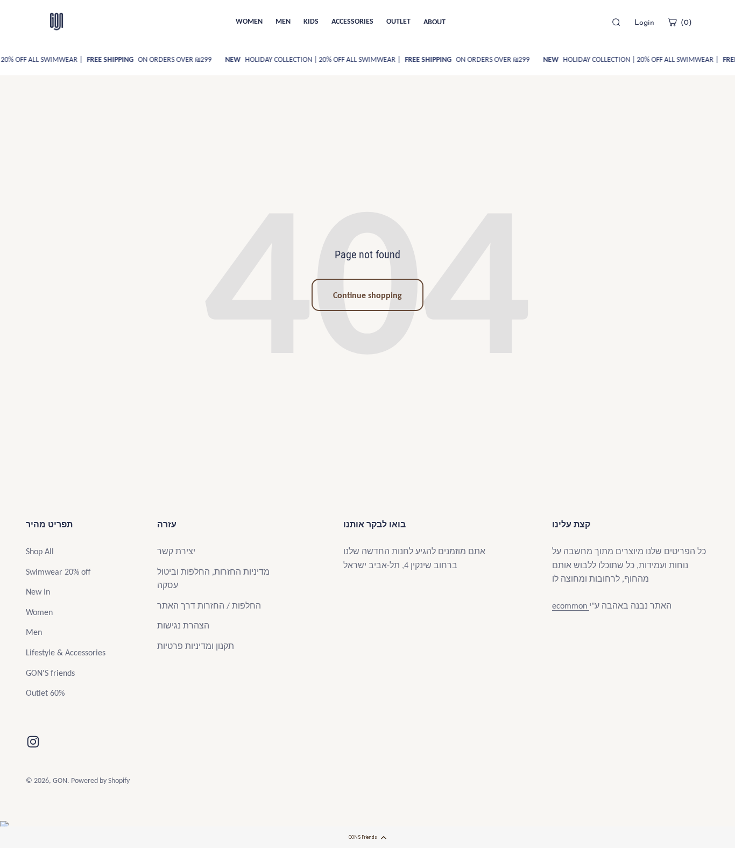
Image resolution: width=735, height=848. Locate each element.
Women (39, 612)
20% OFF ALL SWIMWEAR (347, 59)
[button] (367, 837)
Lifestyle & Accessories (65, 652)
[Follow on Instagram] (33, 741)
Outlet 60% (45, 693)
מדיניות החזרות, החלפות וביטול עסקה (213, 579)
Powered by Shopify (100, 780)
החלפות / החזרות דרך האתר (209, 605)
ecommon (570, 605)
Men (34, 632)
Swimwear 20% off (58, 572)
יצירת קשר (176, 551)
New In (38, 591)
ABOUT (434, 21)
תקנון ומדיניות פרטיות (195, 646)
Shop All (40, 551)
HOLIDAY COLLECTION (259, 59)
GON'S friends (50, 673)
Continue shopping (367, 295)
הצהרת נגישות (183, 625)
